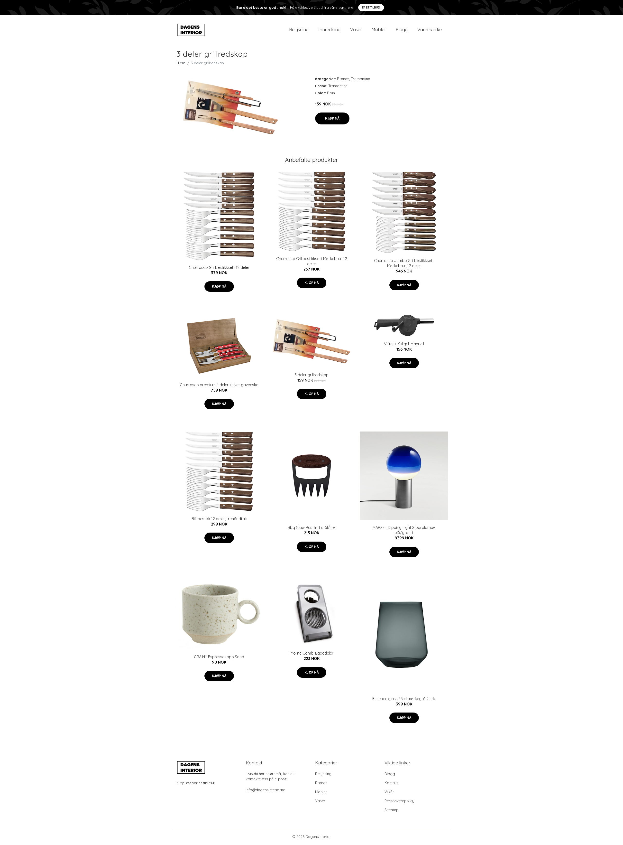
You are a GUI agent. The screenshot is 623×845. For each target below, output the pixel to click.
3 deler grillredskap (312, 374)
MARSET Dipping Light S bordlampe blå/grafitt (404, 530)
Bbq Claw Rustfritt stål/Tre (311, 527)
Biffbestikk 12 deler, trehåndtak (219, 518)
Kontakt (391, 782)
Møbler (379, 29)
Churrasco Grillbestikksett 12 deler (219, 267)
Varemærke (429, 29)
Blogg (402, 29)
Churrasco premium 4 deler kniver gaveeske (219, 384)
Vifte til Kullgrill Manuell (404, 343)
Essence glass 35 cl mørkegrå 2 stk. (404, 698)
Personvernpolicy (399, 800)
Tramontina (360, 78)
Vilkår (389, 791)
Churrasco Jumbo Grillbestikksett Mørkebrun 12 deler (404, 263)
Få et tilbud (371, 7)
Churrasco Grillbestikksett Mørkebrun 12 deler (311, 261)
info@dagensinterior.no (265, 790)
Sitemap (391, 809)
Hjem (180, 63)
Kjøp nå (332, 118)
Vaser (356, 29)
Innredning (329, 29)
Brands (343, 78)
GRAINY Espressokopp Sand (219, 656)
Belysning (299, 29)
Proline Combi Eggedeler (311, 653)
